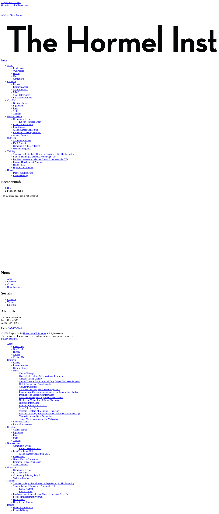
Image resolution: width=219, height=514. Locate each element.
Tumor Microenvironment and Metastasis (38, 419)
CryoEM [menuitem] (11, 100)
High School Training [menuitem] (23, 167)
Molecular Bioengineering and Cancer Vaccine (41, 397)
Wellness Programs (22, 478)
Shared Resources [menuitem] (21, 95)
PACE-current (25, 491)
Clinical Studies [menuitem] (20, 89)
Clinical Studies (20, 368)
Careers (16, 354)
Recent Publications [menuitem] (22, 97)
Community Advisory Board (26, 475)
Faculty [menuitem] (16, 84)
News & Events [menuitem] (14, 116)
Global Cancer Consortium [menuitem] (25, 130)
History (16, 352)
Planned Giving (20, 510)
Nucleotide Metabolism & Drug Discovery (39, 400)
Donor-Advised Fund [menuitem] (23, 172)
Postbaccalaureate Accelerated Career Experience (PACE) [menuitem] (40, 159)
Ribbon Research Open (30, 448)
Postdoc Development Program (27, 497)
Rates (15, 435)
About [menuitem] (10, 65)
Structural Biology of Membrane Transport (39, 411)
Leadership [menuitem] (18, 68)
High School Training (23, 502)
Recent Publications (22, 424)
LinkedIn (11, 305)
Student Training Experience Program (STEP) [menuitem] (34, 156)
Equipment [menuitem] (18, 105)
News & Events (14, 443)
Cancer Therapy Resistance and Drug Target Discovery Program (49, 381)
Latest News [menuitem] (19, 127)
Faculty (16, 362)
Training (17, 440)
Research (11, 281)
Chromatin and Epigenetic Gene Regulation (39, 389)
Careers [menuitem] (16, 76)
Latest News (19, 456)
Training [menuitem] (17, 113)
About (10, 279)
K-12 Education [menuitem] (20, 143)
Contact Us (18, 357)
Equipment (18, 432)
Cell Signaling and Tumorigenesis (35, 384)
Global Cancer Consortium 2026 (34, 454)
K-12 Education (20, 472)
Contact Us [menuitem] (18, 79)
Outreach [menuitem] (11, 138)
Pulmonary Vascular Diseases (33, 405)
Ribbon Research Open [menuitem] (30, 121)
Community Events (22, 446)
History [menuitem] (16, 73)
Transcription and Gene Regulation (35, 416)
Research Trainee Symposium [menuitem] (27, 132)
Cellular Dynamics (28, 386)
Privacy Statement (9, 338)
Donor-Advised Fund (23, 507)
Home (10, 188)
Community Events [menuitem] (22, 119)
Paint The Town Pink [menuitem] (23, 124)
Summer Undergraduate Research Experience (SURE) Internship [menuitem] (43, 154)
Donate (10, 505)
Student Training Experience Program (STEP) (34, 486)
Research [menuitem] (11, 81)
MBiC (16, 370)
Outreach (11, 467)
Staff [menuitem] (15, 111)
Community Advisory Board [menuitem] (26, 146)
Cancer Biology (26, 373)
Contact (10, 284)
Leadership (18, 346)
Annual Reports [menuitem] (20, 135)
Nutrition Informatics (29, 403)
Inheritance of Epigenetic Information (36, 395)
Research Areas (20, 365)
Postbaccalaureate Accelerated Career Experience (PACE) (40, 494)
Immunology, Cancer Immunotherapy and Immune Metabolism (48, 392)
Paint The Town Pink (23, 451)
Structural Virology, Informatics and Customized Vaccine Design (49, 413)
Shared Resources (21, 421)
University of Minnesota (34, 333)
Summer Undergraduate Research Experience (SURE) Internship (43, 483)
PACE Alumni (26, 488)
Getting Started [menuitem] (20, 103)
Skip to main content (11, 2)
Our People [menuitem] (18, 70)
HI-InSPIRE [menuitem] (19, 164)
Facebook (11, 299)
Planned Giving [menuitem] (20, 175)
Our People (18, 349)
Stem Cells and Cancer (30, 408)
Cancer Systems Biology (30, 378)
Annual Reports (20, 464)
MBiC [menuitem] (16, 92)
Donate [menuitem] (10, 170)
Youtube (11, 302)
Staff (15, 437)
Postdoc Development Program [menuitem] (27, 162)
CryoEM (11, 427)
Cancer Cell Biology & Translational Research (41, 376)
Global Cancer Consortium (25, 459)
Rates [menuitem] (15, 108)
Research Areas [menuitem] (20, 87)
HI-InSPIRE (19, 499)
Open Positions (14, 287)
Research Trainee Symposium (27, 462)
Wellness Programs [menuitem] (22, 148)
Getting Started (20, 429)
